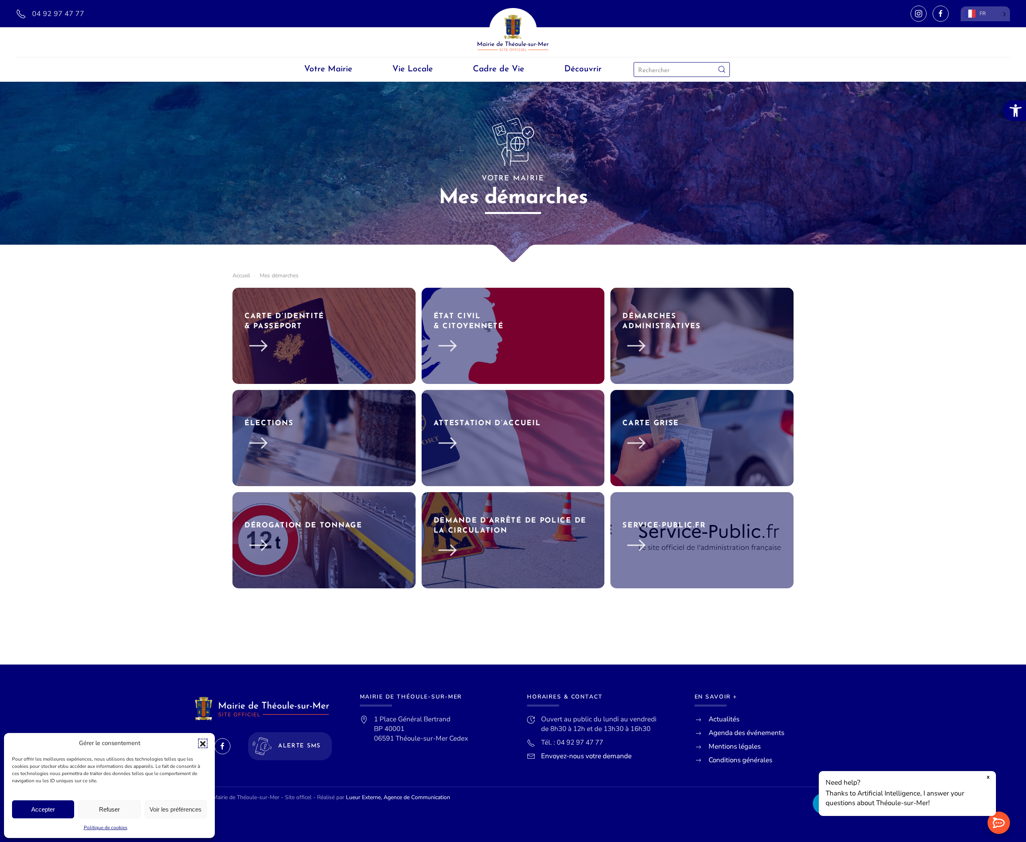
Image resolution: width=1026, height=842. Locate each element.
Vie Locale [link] (412, 69)
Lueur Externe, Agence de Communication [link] (398, 797)
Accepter (43, 809)
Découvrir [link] (583, 69)
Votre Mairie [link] (328, 69)
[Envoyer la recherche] (722, 69)
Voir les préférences (175, 809)
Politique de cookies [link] (105, 827)
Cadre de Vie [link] (498, 69)
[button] (203, 743)
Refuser (109, 809)
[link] (1014, 110)
